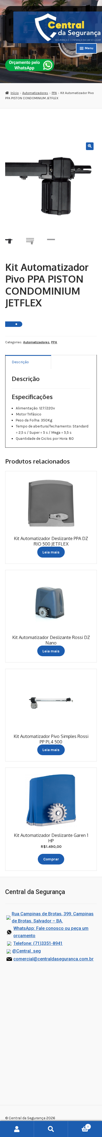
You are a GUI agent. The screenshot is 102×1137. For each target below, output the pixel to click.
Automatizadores (35, 93)
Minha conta (17, 1129)
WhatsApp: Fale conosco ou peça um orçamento (50, 932)
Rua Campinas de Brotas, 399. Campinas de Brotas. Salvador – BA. (53, 917)
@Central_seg (26, 951)
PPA (54, 93)
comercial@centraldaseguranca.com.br (53, 959)
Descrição (20, 362)
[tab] (28, 362)
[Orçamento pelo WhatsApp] (29, 65)
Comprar (51, 859)
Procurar (51, 1129)
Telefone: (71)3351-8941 (38, 943)
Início (14, 93)
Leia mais (51, 552)
